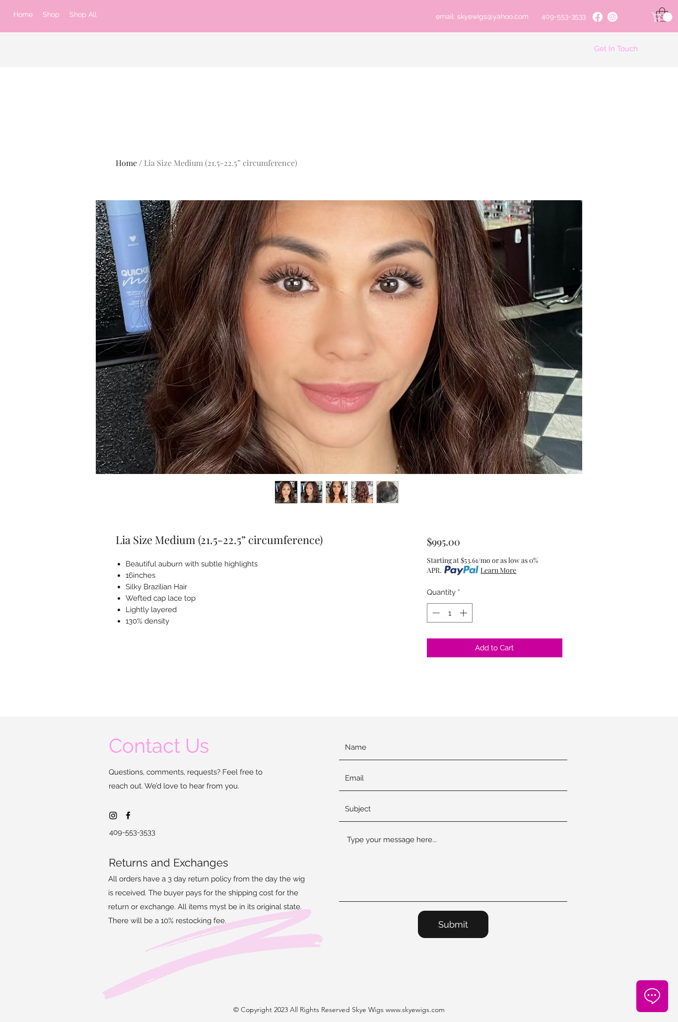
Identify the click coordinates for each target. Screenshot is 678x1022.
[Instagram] (612, 17)
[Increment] (464, 613)
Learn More (498, 570)
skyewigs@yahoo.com (493, 16)
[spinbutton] (449, 613)
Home (126, 162)
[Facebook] (598, 17)
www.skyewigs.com (415, 1009)
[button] (663, 17)
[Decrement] (435, 613)
